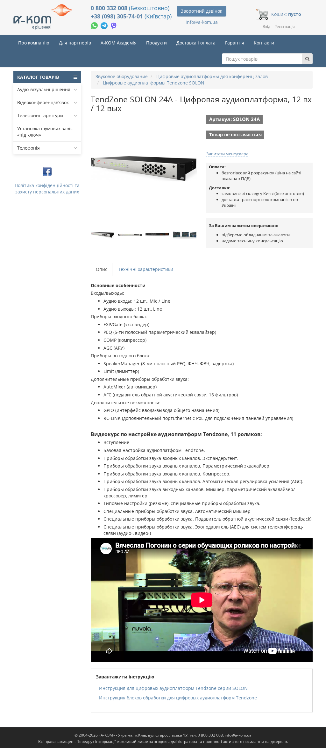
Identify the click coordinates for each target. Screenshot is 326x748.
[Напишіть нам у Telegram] (105, 25)
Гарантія (234, 43)
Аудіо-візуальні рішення (43, 89)
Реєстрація (284, 26)
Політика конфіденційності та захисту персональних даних (47, 188)
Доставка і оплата (196, 43)
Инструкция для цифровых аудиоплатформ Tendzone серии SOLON (173, 688)
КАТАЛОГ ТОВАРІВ (38, 77)
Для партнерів (75, 43)
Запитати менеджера (227, 154)
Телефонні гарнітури (40, 115)
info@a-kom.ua (202, 22)
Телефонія (28, 148)
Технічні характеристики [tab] (145, 269)
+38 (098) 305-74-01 (118, 16)
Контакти (264, 43)
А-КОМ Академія (119, 43)
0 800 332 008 (110, 8)
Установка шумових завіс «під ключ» (45, 131)
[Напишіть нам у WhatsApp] (95, 25)
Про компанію (33, 43)
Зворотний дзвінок (201, 11)
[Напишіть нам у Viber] (113, 25)
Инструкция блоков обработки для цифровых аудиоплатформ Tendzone (178, 698)
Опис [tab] (101, 269)
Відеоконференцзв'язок (43, 102)
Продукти (156, 43)
